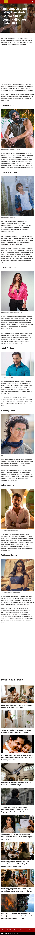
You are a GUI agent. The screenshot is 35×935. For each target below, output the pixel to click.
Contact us (23, 930)
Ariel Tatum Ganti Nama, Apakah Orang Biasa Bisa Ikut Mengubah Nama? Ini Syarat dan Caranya (17, 837)
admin (5, 28)
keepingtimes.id (14, 933)
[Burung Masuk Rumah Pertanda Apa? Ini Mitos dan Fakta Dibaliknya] (17, 772)
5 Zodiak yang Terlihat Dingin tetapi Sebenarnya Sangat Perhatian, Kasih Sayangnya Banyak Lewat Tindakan (14, 810)
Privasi (16, 930)
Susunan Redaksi (7, 930)
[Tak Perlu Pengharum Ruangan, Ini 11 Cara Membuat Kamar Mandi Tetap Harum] (17, 719)
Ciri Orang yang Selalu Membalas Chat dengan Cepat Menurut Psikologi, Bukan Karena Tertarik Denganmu (16, 864)
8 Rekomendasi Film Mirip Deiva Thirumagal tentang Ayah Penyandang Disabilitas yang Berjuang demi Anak (17, 757)
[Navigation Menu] (6, 1)
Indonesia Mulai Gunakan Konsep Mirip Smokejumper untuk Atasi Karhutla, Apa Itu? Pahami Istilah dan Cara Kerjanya (17, 916)
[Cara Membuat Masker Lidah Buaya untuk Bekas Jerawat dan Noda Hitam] (17, 694)
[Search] (32, 1)
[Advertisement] (17, 65)
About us (30, 930)
